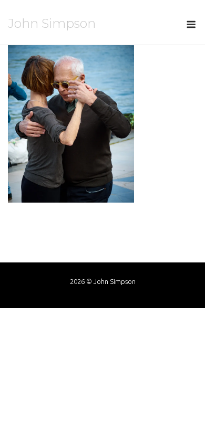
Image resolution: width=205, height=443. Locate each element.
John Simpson (52, 23)
